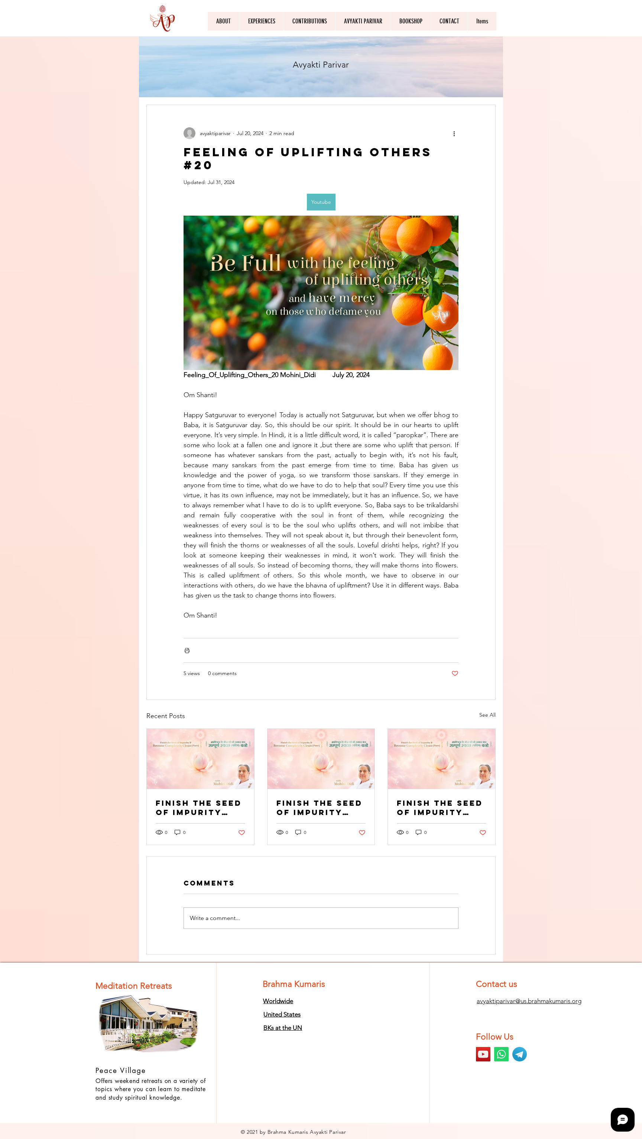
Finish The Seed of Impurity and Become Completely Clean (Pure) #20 (440, 807)
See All (487, 714)
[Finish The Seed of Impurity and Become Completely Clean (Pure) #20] (441, 759)
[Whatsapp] (501, 1054)
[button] (362, 21)
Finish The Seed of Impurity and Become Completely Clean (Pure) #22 (199, 807)
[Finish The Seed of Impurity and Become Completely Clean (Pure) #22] (200, 759)
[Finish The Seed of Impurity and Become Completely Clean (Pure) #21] (321, 759)
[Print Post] (187, 650)
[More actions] (454, 133)
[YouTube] (483, 1054)
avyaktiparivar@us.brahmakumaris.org (529, 1001)
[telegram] (519, 1054)
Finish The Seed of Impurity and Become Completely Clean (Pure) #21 (319, 807)
